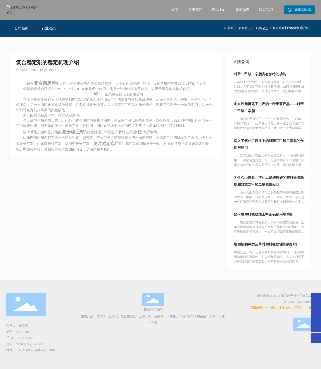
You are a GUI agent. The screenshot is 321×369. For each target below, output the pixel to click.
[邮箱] (316, 298)
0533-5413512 (24, 331)
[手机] (316, 308)
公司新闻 (22, 28)
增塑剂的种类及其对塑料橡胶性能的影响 (265, 244)
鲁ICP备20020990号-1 (299, 302)
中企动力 (271, 307)
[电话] (316, 317)
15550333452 (24, 338)
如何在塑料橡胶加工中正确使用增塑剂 (263, 214)
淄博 (281, 307)
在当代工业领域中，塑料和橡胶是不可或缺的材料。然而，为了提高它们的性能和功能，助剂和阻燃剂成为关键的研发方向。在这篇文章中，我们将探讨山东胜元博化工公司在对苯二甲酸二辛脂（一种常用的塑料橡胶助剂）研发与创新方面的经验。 (269, 91)
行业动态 (49, 28)
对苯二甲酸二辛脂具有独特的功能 (260, 74)
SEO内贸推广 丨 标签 (300, 307)
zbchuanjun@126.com (29, 344)
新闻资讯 (244, 28)
